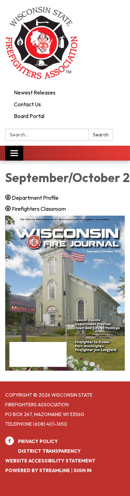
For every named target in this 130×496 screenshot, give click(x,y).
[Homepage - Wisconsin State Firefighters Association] (65, 43)
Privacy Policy (38, 441)
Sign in (82, 470)
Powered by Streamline (37, 470)
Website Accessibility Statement (50, 461)
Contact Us (27, 104)
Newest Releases (34, 92)
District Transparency (49, 451)
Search (101, 135)
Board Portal (29, 115)
